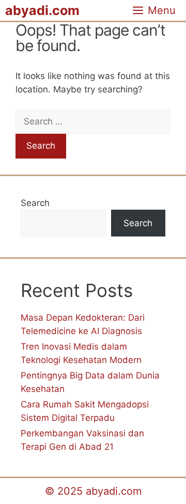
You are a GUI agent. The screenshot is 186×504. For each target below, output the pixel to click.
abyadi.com (42, 10)
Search (35, 203)
